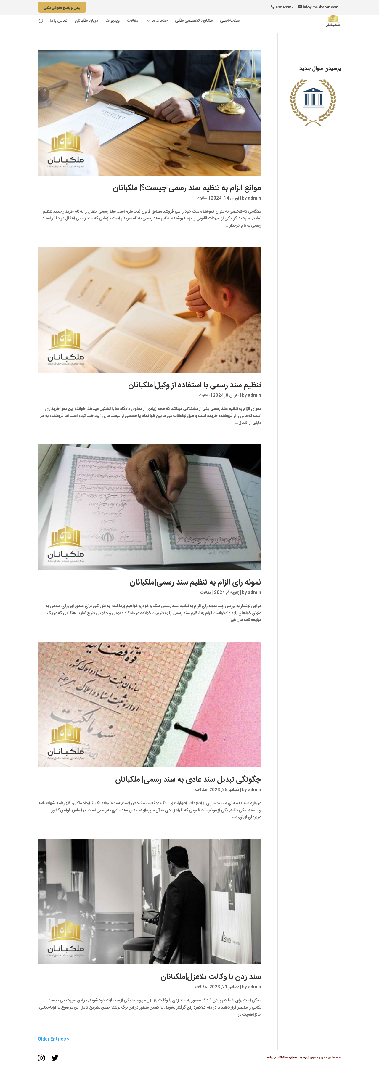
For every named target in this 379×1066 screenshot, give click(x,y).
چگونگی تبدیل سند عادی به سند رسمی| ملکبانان (188, 779)
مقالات (132, 21)
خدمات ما (160, 21)
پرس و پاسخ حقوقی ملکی (62, 8)
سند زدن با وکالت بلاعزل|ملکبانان (210, 977)
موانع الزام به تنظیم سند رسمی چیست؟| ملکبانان (187, 188)
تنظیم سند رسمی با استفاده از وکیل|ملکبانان (194, 385)
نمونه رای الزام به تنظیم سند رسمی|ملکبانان (195, 582)
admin (254, 198)
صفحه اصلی (230, 21)
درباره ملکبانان (86, 21)
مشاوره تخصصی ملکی (194, 21)
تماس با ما (58, 21)
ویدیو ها (112, 21)
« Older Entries (53, 1039)
